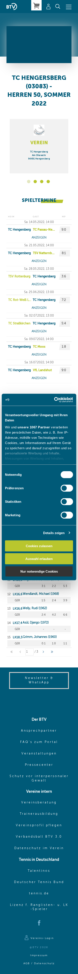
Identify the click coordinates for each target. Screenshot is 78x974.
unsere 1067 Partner (34, 427)
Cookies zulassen (39, 546)
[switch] (67, 488)
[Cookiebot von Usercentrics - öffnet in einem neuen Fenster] (55, 399)
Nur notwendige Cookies (39, 571)
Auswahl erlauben (39, 558)
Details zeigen (54, 533)
